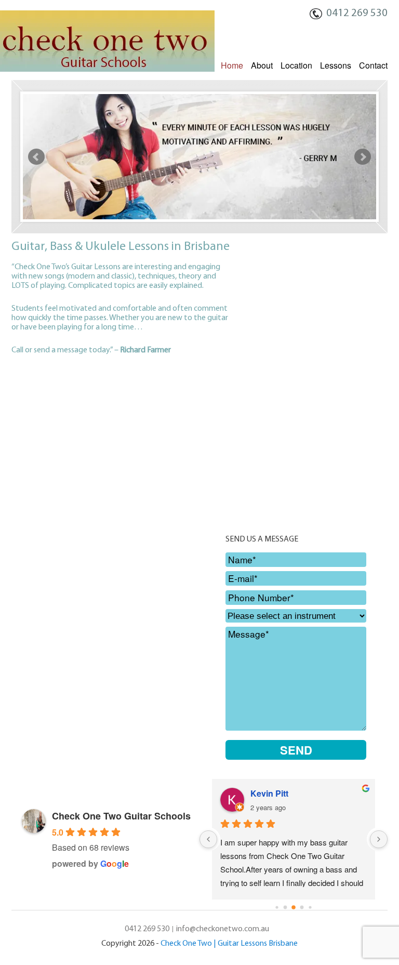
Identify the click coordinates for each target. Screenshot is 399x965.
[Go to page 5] (293, 907)
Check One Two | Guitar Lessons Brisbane (229, 944)
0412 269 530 (147, 929)
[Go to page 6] (302, 907)
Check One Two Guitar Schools (121, 816)
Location (296, 65)
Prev (36, 157)
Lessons (335, 65)
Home (232, 65)
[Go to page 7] (310, 907)
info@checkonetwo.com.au (222, 929)
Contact (373, 65)
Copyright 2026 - (199, 944)
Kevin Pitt (269, 793)
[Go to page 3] (276, 907)
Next (362, 157)
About (262, 65)
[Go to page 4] (285, 907)
